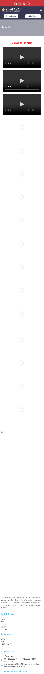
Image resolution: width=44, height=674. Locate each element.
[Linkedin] (28, 3)
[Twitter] (24, 3)
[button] (41, 10)
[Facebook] (15, 3)
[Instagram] (19, 3)
